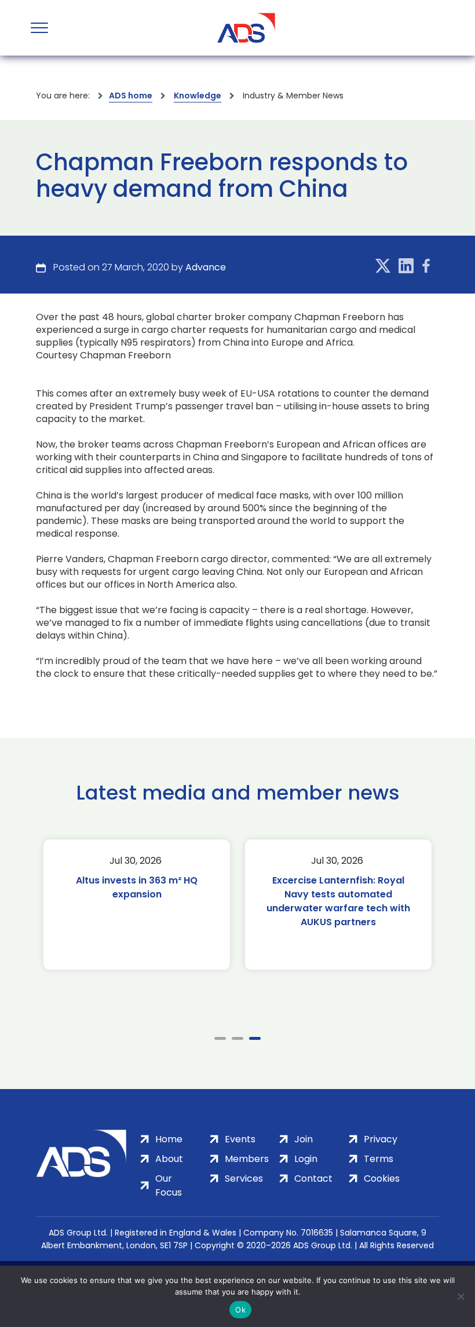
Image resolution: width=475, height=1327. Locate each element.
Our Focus (168, 1185)
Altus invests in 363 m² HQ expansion (137, 887)
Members (247, 1158)
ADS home (130, 95)
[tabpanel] (136, 905)
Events (240, 1139)
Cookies (382, 1178)
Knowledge (197, 95)
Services (244, 1178)
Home (168, 1139)
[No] (460, 1296)
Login (305, 1158)
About (169, 1158)
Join (303, 1139)
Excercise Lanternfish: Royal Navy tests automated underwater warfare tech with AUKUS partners (338, 901)
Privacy (380, 1139)
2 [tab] (237, 1038)
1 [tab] (220, 1038)
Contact (313, 1178)
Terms (378, 1158)
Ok (240, 1309)
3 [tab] (255, 1038)
